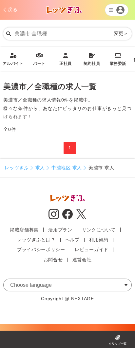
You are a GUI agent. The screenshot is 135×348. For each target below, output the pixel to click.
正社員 (65, 59)
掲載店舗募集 (24, 229)
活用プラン (60, 229)
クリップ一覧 (117, 343)
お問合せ (53, 259)
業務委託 (118, 59)
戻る (12, 9)
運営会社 (82, 259)
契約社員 (92, 59)
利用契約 (98, 239)
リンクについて (99, 229)
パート (39, 59)
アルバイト (13, 59)
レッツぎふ (17, 167)
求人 (40, 167)
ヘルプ (72, 239)
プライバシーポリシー (41, 249)
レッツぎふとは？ (36, 239)
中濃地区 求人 (66, 167)
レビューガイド (91, 249)
